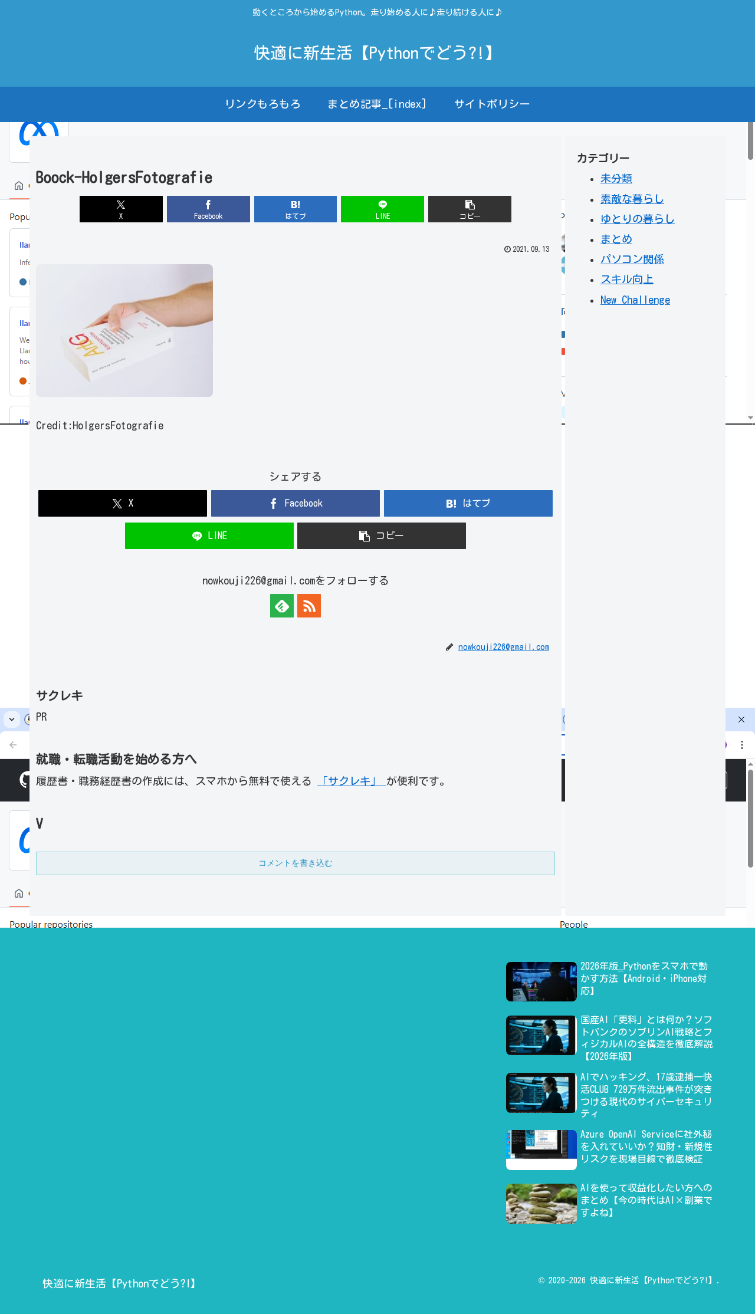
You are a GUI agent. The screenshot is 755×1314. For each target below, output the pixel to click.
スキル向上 (627, 279)
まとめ (616, 238)
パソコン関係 (632, 259)
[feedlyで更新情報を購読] (282, 605)
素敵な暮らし (632, 198)
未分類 (616, 178)
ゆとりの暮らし (637, 218)
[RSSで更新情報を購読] (309, 605)
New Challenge (635, 299)
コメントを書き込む (295, 863)
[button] (469, 209)
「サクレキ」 (351, 781)
